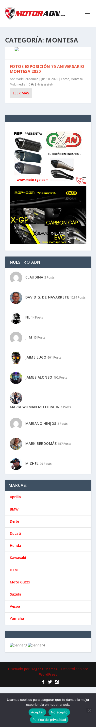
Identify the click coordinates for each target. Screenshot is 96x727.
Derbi (14, 521)
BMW (14, 509)
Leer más (21, 93)
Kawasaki (18, 557)
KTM (14, 570)
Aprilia (15, 496)
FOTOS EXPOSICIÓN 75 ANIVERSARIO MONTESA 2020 (47, 69)
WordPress (48, 674)
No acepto (59, 712)
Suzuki (15, 594)
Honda (15, 545)
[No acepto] (89, 710)
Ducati (15, 533)
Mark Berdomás (27, 79)
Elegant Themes (44, 669)
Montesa (77, 79)
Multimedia (17, 84)
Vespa (15, 606)
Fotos (65, 79)
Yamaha (17, 618)
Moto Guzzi (20, 582)
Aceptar (37, 712)
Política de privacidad (49, 720)
